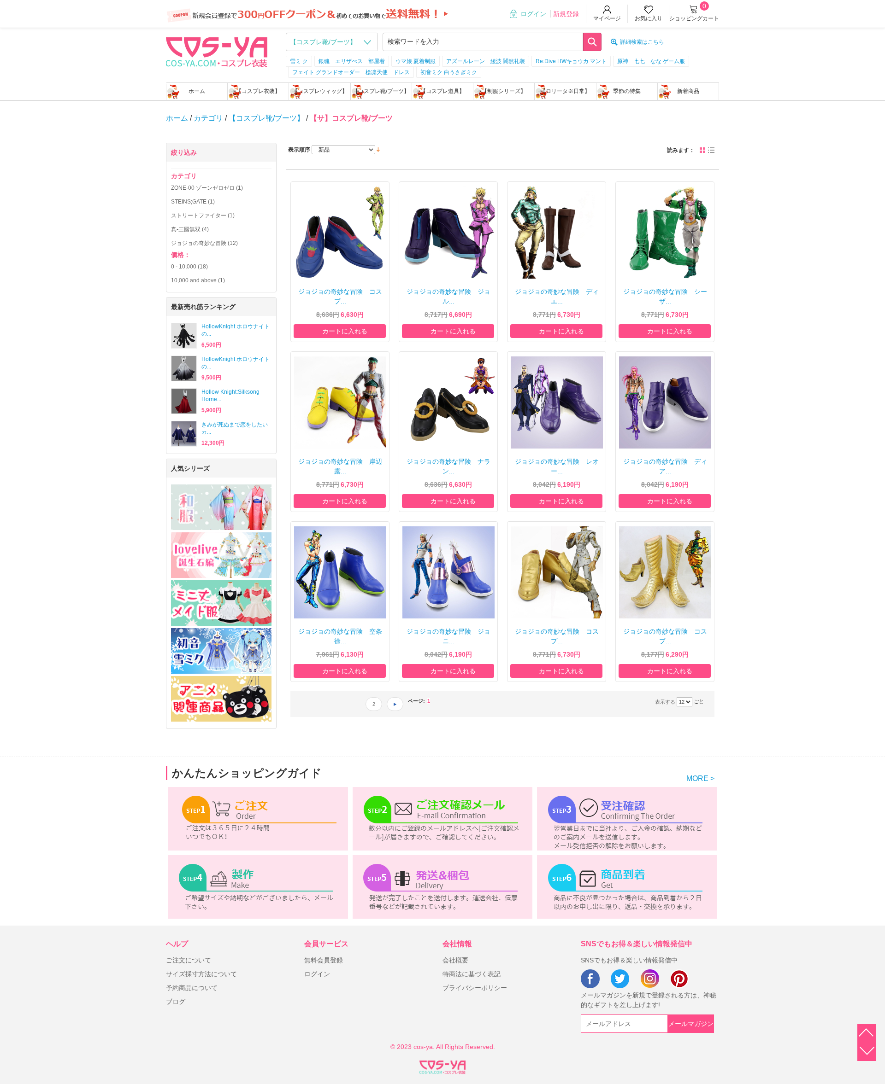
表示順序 (299, 149)
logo (216, 51)
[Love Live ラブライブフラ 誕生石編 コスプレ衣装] (221, 555)
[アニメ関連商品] (221, 699)
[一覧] (711, 150)
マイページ (607, 18)
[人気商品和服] (221, 507)
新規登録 (566, 13)
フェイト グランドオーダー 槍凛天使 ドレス (351, 72)
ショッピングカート (694, 18)
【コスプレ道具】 (442, 91)
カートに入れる (344, 331)
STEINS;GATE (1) (193, 201)
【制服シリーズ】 (504, 91)
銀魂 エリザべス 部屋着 (352, 61)
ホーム (197, 91)
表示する (665, 702)
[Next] (395, 704)
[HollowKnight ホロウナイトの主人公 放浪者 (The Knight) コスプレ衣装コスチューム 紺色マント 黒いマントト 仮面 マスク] (184, 336)
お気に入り (648, 18)
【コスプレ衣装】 (258, 91)
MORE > (700, 778)
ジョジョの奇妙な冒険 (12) (204, 243)
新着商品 (688, 91)
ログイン (533, 13)
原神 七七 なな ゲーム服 (651, 61)
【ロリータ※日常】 (565, 91)
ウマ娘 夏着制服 (415, 61)
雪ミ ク (299, 61)
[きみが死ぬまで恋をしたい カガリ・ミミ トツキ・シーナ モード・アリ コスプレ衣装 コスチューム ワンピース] (184, 434)
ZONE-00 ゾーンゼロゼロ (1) (207, 188)
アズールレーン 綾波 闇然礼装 (485, 61)
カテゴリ (208, 118)
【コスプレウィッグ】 (320, 91)
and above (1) (198, 280)
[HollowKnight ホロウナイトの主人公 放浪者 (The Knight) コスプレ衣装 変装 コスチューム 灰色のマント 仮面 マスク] (184, 368)
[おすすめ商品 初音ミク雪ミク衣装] (221, 651)
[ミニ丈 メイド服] (221, 603)
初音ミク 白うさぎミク (448, 72)
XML (442, 1065)
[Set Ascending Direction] (378, 149)
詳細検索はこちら (642, 42)
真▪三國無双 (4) (190, 229)
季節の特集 (627, 91)
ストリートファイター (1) (203, 215)
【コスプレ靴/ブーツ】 (381, 91)
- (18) (189, 266)
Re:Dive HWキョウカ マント (571, 61)
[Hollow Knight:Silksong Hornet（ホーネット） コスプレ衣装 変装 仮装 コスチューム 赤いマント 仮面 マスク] (184, 401)
